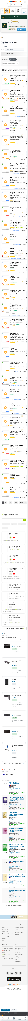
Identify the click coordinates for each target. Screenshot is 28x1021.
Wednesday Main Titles (15, 533)
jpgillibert (18, 116)
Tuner (16, 959)
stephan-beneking (16, 230)
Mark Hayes (16, 596)
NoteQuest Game (19, 954)
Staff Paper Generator (20, 957)
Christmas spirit (16, 305)
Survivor (9, 562)
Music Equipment (8, 958)
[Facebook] (7, 973)
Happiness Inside (15, 390)
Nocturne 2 (17, 194)
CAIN (8, 622)
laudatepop (17, 371)
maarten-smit (17, 216)
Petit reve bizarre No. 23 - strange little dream (17, 222)
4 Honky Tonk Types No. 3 (17, 122)
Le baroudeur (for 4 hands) (15, 419)
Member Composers (19, 927)
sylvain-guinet (16, 427)
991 (10, 70)
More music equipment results (14, 763)
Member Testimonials (7, 933)
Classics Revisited (13, 593)
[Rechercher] (21, 4)
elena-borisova (17, 244)
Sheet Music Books (6, 951)
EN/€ (25, 5)
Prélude (13, 349)
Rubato (16, 250)
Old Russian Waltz (15, 488)
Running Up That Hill (14, 546)
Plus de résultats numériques (14, 628)
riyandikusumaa (17, 145)
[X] (16, 973)
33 (15, 524)
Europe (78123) (10, 774)
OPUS (19, 1019)
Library (14, 1019)
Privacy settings (6, 940)
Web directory (18, 961)
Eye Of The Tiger (13, 555)
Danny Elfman (10, 540)
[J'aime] (9, 1013)
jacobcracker (17, 299)
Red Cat (13, 235)
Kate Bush (15, 549)
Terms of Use (5, 936)
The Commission (13, 615)
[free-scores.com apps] (2, 11)
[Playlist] (22, 1013)
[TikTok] (20, 973)
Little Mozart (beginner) (17, 432)
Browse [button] (8, 1019)
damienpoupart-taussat (14, 159)
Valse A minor (17, 179)
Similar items (12, 794)
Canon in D (15, 474)
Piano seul (11, 535)
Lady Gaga (15, 589)
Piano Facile (12, 604)
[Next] (19, 1013)
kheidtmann (17, 86)
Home (3, 1019)
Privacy (4, 938)
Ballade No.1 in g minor (16, 446)
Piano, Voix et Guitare (14, 547)
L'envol (16, 278)
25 (12, 524)
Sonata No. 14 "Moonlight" (17, 335)
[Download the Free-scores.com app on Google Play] (14, 979)
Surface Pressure (13, 603)
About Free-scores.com (5, 928)
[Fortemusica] (8, 988)
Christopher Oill (9, 611)
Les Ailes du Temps (17, 460)
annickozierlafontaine (15, 469)
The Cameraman (16, 151)
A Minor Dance (16, 208)
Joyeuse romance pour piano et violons (16, 363)
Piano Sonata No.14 (16, 92)
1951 (16, 70)
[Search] (17, 63)
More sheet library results (14, 905)
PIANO (13, 59)
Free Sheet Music (8, 948)
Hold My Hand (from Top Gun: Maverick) (15, 585)
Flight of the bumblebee (17, 320)
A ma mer (16, 377)
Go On (15, 404)
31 (5, 70)
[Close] (25, 17)
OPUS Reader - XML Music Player (19, 949)
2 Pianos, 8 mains (13, 556)
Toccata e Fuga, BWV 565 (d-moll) (17, 165)
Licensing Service (19, 932)
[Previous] (12, 1013)
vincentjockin (16, 173)
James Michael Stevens (13, 576)
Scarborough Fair (17, 77)
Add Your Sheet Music (20, 930)
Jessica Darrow (10, 609)
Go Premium (21, 29)
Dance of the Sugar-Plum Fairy (17, 291)
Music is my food (16, 107)
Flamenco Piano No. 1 (16, 264)
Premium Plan (18, 934)
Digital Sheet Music (6, 955)
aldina (18, 357)
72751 (21, 70)
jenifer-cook (17, 483)
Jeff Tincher (14, 622)
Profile (25, 1019)
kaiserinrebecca (17, 413)
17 (8, 524)
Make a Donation (19, 937)
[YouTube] (12, 973)
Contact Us (5, 931)
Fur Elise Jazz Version (16, 137)
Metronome (17, 952)
